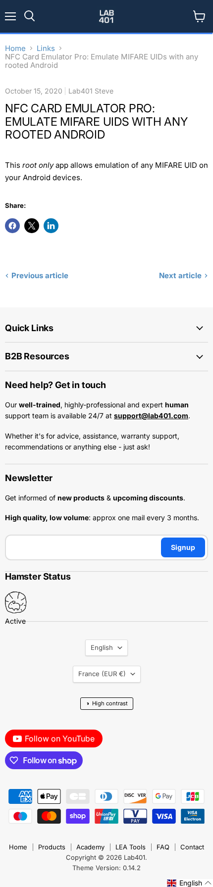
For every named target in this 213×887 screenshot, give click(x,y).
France (102, 674)
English (102, 647)
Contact (192, 847)
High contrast (107, 703)
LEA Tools (130, 847)
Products (51, 847)
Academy (90, 847)
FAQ (163, 847)
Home (15, 48)
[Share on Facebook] (12, 225)
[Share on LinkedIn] (51, 225)
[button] (189, 883)
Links (46, 48)
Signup (183, 547)
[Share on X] (31, 225)
